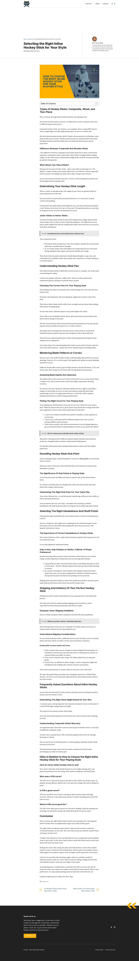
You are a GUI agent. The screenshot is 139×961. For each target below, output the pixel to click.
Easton (42, 370)
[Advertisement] (69, 19)
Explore (88, 3)
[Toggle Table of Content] (96, 103)
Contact (106, 3)
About (98, 3)
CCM (94, 368)
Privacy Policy (99, 950)
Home (25, 39)
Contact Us (30, 936)
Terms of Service (110, 950)
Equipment (30, 39)
